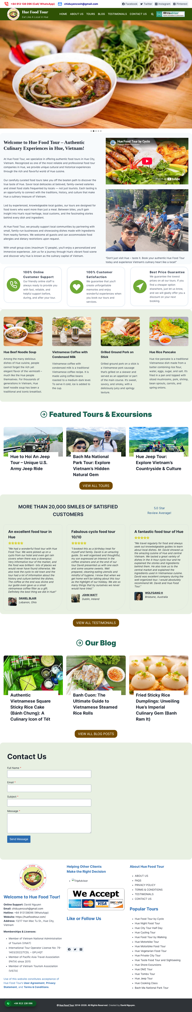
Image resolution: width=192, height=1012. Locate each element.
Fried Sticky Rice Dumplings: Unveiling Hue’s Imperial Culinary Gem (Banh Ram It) (157, 707)
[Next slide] (187, 74)
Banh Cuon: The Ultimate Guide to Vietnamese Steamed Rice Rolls (95, 704)
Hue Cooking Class (146, 983)
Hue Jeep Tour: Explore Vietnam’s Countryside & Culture (158, 462)
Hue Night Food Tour (147, 923)
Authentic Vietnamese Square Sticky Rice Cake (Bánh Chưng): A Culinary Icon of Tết (30, 707)
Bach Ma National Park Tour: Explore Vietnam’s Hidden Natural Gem (91, 465)
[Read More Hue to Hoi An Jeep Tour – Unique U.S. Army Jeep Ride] (33, 442)
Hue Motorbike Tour (147, 941)
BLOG (101, 13)
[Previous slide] (4, 74)
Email (11, 782)
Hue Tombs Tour (145, 973)
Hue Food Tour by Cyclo (149, 918)
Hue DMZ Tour (143, 969)
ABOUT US (76, 13)
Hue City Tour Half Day (148, 927)
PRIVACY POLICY (145, 885)
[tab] (91, 131)
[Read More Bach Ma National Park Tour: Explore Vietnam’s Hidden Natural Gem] (96, 442)
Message (13, 811)
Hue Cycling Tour (145, 932)
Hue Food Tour (66, 1005)
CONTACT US (138, 13)
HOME (63, 13)
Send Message (19, 839)
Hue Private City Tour (147, 955)
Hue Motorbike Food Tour (150, 946)
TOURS (90, 13)
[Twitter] (75, 949)
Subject (12, 796)
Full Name (14, 767)
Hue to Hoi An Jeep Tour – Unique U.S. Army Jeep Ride (30, 462)
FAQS (138, 880)
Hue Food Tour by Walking (150, 937)
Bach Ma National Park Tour (151, 987)
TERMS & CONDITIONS (149, 889)
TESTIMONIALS (117, 13)
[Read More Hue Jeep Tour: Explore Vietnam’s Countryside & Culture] (158, 442)
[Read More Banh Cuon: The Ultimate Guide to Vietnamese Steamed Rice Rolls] (96, 675)
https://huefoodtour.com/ (31, 916)
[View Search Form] (152, 14)
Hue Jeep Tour (144, 978)
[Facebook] (69, 949)
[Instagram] (81, 949)
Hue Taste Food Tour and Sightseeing (157, 960)
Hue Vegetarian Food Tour (150, 950)
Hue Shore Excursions (148, 964)
